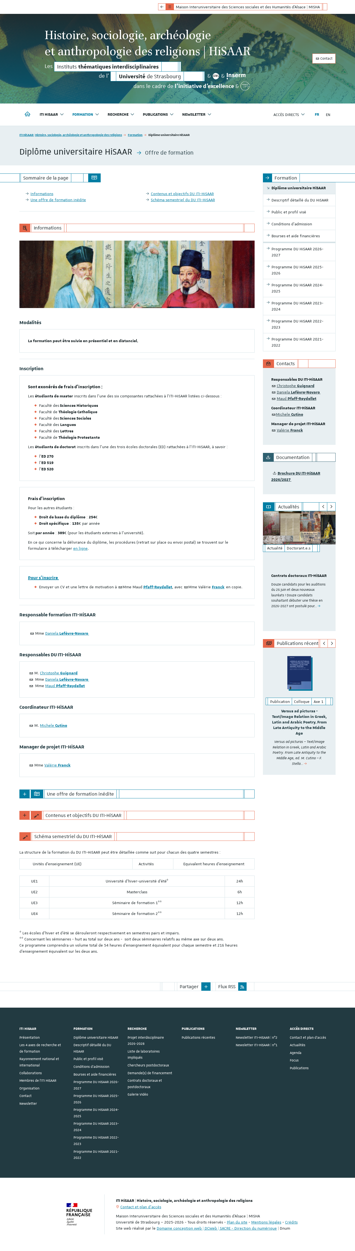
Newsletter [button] (194, 114)
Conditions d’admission (91, 1067)
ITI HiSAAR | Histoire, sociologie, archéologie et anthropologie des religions (70, 134)
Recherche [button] (118, 114)
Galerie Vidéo (138, 1094)
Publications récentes (198, 1037)
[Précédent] (323, 506)
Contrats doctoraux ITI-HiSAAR (299, 575)
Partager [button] (189, 986)
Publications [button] (155, 114)
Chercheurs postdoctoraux (148, 1065)
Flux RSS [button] (226, 986)
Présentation (29, 1037)
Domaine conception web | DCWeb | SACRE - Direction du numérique (217, 1228)
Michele (53, 725)
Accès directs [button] (286, 114)
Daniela (67, 633)
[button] (206, 986)
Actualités (297, 1045)
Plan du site (237, 1222)
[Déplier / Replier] (24, 794)
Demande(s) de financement (150, 1073)
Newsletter (28, 1103)
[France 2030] (245, 86)
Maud (65, 685)
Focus (294, 1060)
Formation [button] (82, 114)
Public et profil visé (88, 1059)
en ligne (80, 548)
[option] (299, 571)
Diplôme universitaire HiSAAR (95, 1037)
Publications (299, 1068)
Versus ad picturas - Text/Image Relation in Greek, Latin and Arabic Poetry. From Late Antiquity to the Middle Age (299, 722)
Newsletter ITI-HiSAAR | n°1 (256, 1045)
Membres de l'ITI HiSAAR (37, 1080)
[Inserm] (236, 76)
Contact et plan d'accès (308, 1037)
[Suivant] (331, 506)
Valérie (57, 765)
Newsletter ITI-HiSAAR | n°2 (256, 1037)
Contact (326, 58)
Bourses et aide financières (94, 1074)
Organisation (29, 1088)
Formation (135, 134)
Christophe (59, 672)
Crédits (291, 1222)
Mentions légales (266, 1222)
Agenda (295, 1053)
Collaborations (30, 1073)
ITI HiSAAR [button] (49, 114)
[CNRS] (216, 76)
